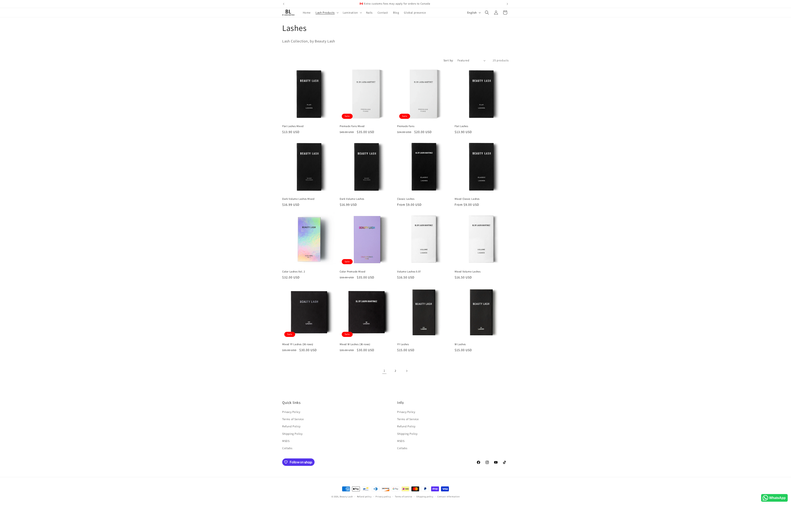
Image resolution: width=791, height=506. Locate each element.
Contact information (448, 496)
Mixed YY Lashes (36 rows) (297, 344)
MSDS (285, 441)
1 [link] (384, 370)
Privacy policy (383, 496)
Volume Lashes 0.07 (409, 271)
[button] (326, 12)
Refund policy (364, 496)
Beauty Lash (346, 496)
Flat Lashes (461, 126)
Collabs (287, 448)
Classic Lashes (405, 199)
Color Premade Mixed (352, 271)
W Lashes (460, 344)
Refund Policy (291, 426)
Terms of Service (293, 419)
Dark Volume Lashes (352, 199)
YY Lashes (403, 344)
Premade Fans (405, 126)
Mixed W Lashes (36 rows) (355, 344)
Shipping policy (424, 496)
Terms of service (403, 496)
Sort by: (448, 60)
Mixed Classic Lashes (467, 199)
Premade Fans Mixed (352, 126)
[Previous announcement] (283, 4)
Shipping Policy (292, 434)
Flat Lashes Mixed (292, 126)
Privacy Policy (291, 412)
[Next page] (406, 370)
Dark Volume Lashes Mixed (298, 199)
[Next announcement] (507, 4)
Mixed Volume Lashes (467, 271)
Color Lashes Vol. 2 (293, 271)
